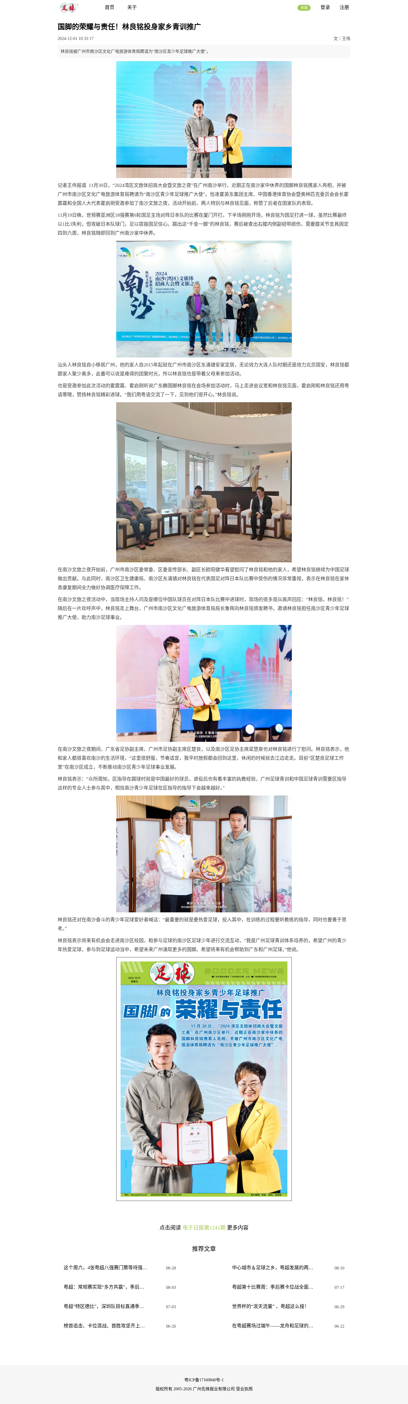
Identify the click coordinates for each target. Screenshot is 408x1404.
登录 (325, 7)
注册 (344, 7)
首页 (109, 7)
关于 (132, 7)
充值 (304, 8)
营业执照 (244, 1389)
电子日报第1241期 (204, 1228)
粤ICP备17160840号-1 (204, 1380)
